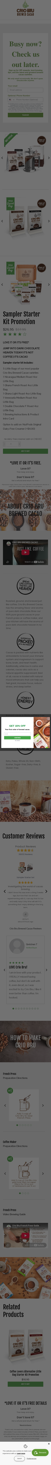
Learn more (21, 1453)
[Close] (49, 1444)
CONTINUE (17, 738)
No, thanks (17, 740)
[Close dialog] (48, 718)
